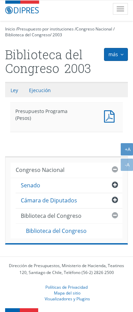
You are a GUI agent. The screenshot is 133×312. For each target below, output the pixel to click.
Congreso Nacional (94, 29)
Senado (30, 185)
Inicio (10, 29)
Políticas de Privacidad (66, 287)
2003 (57, 35)
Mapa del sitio (67, 293)
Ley (14, 90)
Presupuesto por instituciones (45, 29)
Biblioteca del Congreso (27, 35)
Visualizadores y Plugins (67, 298)
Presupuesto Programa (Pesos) (111, 115)
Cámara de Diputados (49, 200)
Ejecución (40, 90)
